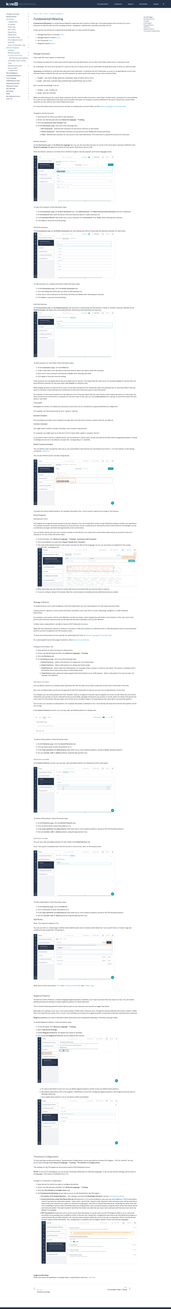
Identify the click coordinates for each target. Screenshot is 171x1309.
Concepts (146, 21)
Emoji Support (148, 23)
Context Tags (89, 985)
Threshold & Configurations (152, 31)
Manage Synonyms (149, 19)
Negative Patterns (149, 29)
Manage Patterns (149, 25)
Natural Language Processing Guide (113, 106)
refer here (45, 451)
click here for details (116, 1196)
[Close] (166, 4)
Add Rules (147, 27)
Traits (58, 985)
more (58, 37)
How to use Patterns (81, 640)
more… (62, 34)
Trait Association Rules (72, 985)
